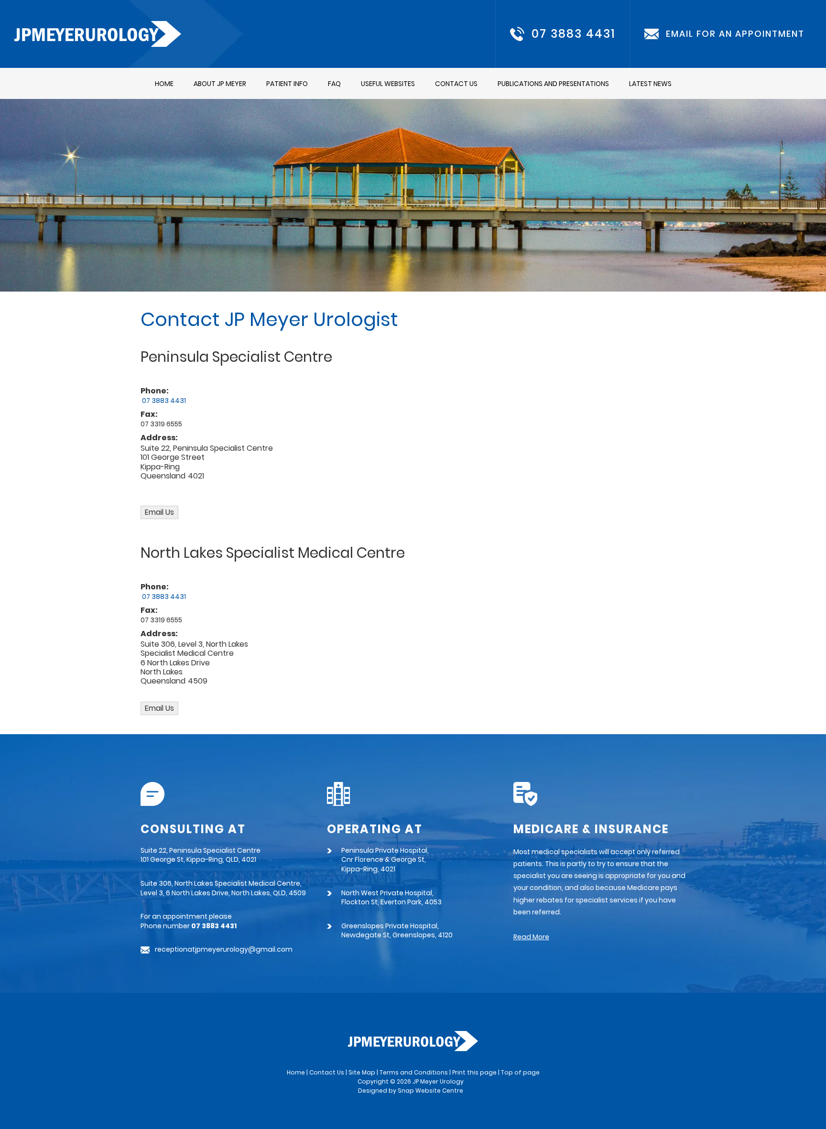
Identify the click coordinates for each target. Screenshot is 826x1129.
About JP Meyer (220, 83)
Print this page (474, 1072)
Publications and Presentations (553, 83)
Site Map (361, 1072)
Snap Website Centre (430, 1090)
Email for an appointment (735, 34)
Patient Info (287, 83)
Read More (531, 937)
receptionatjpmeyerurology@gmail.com (224, 949)
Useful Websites (388, 83)
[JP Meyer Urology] (97, 33)
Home (164, 83)
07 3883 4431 (573, 34)
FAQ (334, 83)
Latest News (650, 83)
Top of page (520, 1072)
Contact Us (456, 83)
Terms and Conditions (414, 1072)
